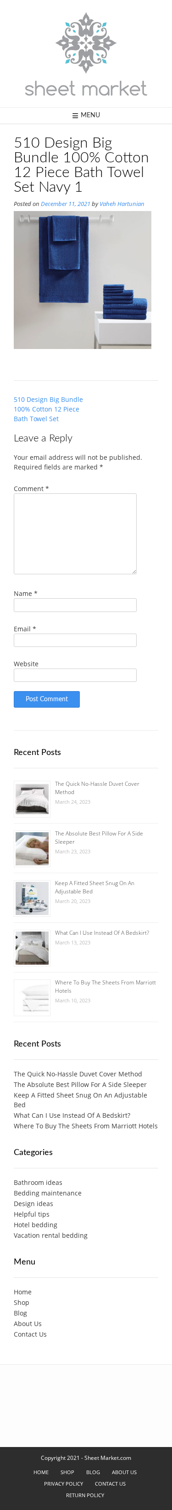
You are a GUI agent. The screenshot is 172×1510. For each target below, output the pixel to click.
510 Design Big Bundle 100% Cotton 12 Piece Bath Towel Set (48, 409)
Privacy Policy (63, 1483)
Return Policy (85, 1495)
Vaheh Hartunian (122, 204)
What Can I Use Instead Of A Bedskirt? (102, 933)
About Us (28, 1323)
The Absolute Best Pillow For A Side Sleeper (80, 1084)
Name (26, 593)
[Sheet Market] (86, 53)
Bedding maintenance (48, 1193)
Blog (20, 1313)
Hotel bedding (35, 1224)
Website (26, 663)
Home (23, 1291)
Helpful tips (32, 1214)
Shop (21, 1302)
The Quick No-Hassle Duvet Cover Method (78, 1074)
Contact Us (30, 1334)
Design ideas (33, 1203)
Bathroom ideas (38, 1182)
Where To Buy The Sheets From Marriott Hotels (86, 1125)
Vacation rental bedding (51, 1235)
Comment (31, 488)
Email (25, 628)
